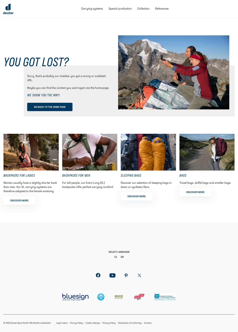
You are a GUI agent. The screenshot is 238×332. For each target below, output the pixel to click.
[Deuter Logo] (8, 9)
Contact (147, 323)
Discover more (19, 200)
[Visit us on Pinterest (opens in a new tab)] (126, 276)
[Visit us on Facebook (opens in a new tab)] (98, 276)
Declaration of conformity (129, 323)
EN (122, 257)
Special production (120, 8)
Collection (143, 8)
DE (115, 257)
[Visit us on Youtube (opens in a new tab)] (112, 276)
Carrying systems (92, 8)
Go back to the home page (50, 107)
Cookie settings (93, 323)
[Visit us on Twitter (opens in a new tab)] (139, 276)
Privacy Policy (76, 323)
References (162, 8)
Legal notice (61, 323)
